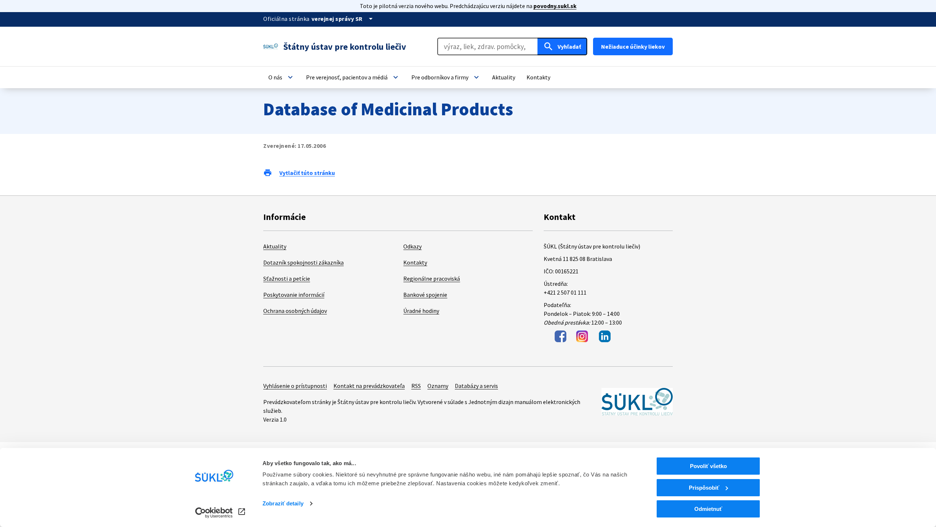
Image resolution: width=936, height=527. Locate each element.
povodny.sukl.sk (555, 6)
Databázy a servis (476, 385)
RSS (416, 385)
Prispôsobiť (704, 488)
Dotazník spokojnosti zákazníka (303, 262)
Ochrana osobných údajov (295, 310)
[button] (281, 77)
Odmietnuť (708, 509)
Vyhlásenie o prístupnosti (295, 385)
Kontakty (415, 262)
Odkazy (412, 246)
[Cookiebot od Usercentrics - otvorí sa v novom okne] (214, 512)
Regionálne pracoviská (431, 278)
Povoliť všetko (708, 466)
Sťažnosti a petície (286, 278)
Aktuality (274, 246)
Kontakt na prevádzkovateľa (369, 385)
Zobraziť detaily (283, 503)
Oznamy (437, 385)
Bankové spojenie (425, 294)
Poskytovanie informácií (293, 294)
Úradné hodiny (421, 310)
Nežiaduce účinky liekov (633, 46)
